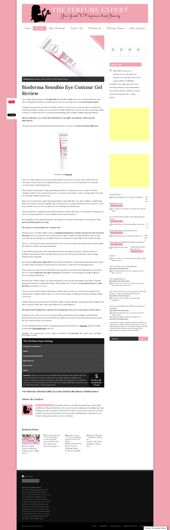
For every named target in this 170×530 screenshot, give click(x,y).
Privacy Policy (115, 526)
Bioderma (31, 391)
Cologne (121, 322)
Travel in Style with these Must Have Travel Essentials (50, 443)
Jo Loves (141, 324)
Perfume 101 (94, 28)
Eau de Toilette (120, 324)
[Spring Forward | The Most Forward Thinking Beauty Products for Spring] (74, 441)
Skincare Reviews (98, 42)
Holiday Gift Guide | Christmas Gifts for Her (94, 443)
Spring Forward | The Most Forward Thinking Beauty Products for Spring (73, 447)
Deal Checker (137, 28)
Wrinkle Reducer (91, 391)
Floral (127, 324)
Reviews (39, 28)
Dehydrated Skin (44, 391)
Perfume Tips (137, 328)
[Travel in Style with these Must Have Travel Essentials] (52, 439)
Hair (137, 324)
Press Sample (51, 333)
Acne (111, 322)
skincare (79, 391)
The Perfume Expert (44, 405)
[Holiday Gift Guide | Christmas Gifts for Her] (95, 439)
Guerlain (132, 324)
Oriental (112, 328)
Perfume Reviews (127, 328)
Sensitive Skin (69, 391)
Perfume (118, 328)
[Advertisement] (129, 124)
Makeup (117, 326)
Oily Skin (144, 326)
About (94, 526)
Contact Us (144, 526)
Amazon (68, 174)
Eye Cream (57, 391)
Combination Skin (130, 322)
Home (27, 28)
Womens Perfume (133, 330)
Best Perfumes (57, 28)
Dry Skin (139, 322)
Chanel (115, 322)
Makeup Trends (115, 28)
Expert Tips (76, 28)
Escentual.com (39, 328)
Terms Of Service (130, 526)
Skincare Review (121, 330)
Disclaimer (103, 526)
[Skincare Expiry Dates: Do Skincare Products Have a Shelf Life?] (31, 444)
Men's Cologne (136, 326)
